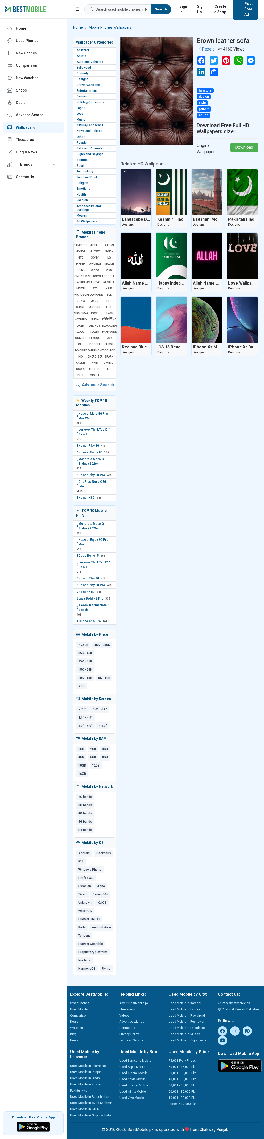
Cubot (109, 344)
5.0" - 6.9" (100, 709)
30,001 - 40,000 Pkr (182, 1085)
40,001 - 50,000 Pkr (182, 1079)
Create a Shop (220, 9)
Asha (101, 886)
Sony (94, 257)
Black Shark (108, 316)
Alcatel (109, 282)
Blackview (109, 325)
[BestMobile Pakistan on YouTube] (222, 1040)
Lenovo (94, 282)
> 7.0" (82, 709)
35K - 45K (85, 653)
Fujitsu (95, 369)
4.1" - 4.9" (85, 717)
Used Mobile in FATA (84, 1109)
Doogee (95, 344)
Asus (109, 288)
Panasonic (109, 332)
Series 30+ (100, 894)
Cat (80, 344)
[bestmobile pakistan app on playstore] (239, 1065)
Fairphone (95, 350)
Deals (74, 1022)
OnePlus (80, 276)
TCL (108, 294)
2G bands (85, 797)
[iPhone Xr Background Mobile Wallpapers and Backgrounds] (242, 320)
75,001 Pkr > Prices (182, 1060)
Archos (95, 325)
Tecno (80, 270)
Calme (80, 362)
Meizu (80, 288)
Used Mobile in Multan (184, 1034)
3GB (105, 749)
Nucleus (84, 960)
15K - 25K (85, 669)
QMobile (95, 263)
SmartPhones (79, 1003)
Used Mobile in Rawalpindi (187, 1015)
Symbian (84, 886)
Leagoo (94, 338)
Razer (94, 332)
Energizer (95, 356)
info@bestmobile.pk (235, 1003)
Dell (80, 375)
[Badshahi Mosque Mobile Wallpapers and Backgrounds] (207, 192)
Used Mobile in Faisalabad (187, 1028)
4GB (81, 757)
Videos (124, 1015)
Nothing (81, 319)
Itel (109, 307)
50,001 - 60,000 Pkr (182, 1073)
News (74, 1040)
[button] (33, 164)
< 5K (81, 686)
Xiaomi (109, 245)
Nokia (109, 251)
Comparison (78, 1015)
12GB (96, 765)
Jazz (94, 301)
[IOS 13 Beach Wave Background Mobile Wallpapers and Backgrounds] (171, 320)
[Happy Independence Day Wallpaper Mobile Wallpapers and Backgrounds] (171, 256)
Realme (109, 263)
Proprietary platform (92, 952)
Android (84, 853)
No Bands (85, 830)
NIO (80, 356)
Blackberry (103, 853)
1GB (81, 749)
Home (78, 27)
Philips (109, 369)
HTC (80, 257)
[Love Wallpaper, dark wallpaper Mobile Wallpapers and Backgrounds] (242, 256)
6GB (93, 757)
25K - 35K (85, 661)
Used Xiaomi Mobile (133, 1073)
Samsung (81, 245)
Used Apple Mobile (132, 1067)
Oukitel (80, 338)
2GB (93, 749)
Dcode (80, 369)
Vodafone (95, 294)
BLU (109, 301)
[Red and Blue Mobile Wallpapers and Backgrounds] (136, 320)
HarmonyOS (87, 968)
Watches (76, 1028)
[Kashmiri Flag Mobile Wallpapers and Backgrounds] (171, 192)
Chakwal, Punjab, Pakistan (240, 1009)
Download (244, 147)
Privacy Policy (129, 1034)
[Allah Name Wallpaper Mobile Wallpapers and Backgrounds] (136, 256)
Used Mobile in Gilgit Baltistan (91, 1115)
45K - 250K (102, 645)
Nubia (95, 319)
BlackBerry (81, 282)
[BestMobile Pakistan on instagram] (235, 1031)
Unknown (85, 902)
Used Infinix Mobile (132, 1091)
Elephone (109, 319)
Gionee (95, 375)
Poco (95, 313)
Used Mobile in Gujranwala (187, 1040)
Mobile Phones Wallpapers (110, 27)
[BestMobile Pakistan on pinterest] (247, 1031)
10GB (82, 765)
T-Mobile (81, 350)
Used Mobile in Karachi (185, 1003)
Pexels (208, 49)
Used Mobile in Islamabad (88, 1066)
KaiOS (102, 902)
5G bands (85, 822)
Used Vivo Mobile (131, 1098)
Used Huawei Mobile (133, 1085)
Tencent (84, 935)
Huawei (95, 251)
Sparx (109, 356)
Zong (81, 301)
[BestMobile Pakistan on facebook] (222, 1031)
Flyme (106, 968)
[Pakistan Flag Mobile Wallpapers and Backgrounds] (242, 192)
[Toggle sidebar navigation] (77, 9)
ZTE (94, 288)
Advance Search (97, 384)
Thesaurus (127, 1009)
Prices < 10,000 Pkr (182, 1104)
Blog (73, 1034)
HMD (95, 362)
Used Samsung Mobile (135, 1060)
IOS (81, 861)
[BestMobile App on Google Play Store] (33, 1126)
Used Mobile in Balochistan (89, 1097)
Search (161, 9)
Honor (81, 251)
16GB (82, 774)
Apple (94, 245)
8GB (105, 757)
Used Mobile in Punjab (85, 1072)
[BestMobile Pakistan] (25, 9)
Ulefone (95, 307)
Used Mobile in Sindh (85, 1078)
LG (109, 257)
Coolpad (109, 350)
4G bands (85, 813)
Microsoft (81, 294)
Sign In (183, 9)
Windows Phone (89, 869)
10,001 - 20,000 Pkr (182, 1098)
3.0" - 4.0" (85, 726)
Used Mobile (79, 1009)
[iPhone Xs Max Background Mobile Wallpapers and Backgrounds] (207, 320)
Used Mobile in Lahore (184, 1009)
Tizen (82, 894)
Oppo (95, 270)
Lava (109, 338)
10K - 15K (85, 678)
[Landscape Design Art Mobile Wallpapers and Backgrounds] (136, 192)
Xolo (80, 332)
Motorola (95, 276)
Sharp (80, 307)
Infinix (81, 263)
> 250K (83, 645)
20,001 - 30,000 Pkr (182, 1091)
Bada (82, 927)
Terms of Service (131, 1040)
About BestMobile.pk (133, 1003)
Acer (80, 325)
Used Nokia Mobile (132, 1079)
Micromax (81, 313)
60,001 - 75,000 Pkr (182, 1067)
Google (109, 276)
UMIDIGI (109, 362)
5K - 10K (104, 678)
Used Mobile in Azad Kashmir (91, 1103)
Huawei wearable (90, 944)
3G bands (85, 805)
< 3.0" (103, 726)
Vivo (109, 270)
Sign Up (201, 9)
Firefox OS (85, 878)
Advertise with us (131, 1022)
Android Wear (101, 927)
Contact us (127, 1028)
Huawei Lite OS (89, 919)
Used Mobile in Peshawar (186, 1022)
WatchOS (85, 911)
